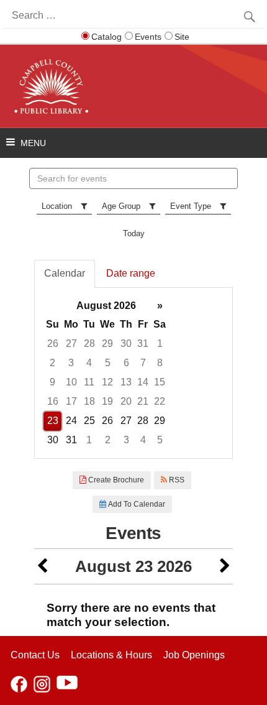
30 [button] (126, 343)
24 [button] (71, 420)
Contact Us (35, 655)
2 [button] (52, 362)
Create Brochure (115, 480)
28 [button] (89, 343)
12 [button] (107, 382)
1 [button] (160, 343)
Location (57, 206)
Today (134, 233)
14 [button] (142, 382)
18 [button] (89, 401)
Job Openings (194, 655)
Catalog (106, 37)
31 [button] (142, 343)
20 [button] (126, 401)
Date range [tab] (130, 273)
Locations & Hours (111, 655)
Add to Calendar (135, 504)
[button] (42, 566)
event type (190, 206)
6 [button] (126, 362)
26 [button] (52, 343)
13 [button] (126, 382)
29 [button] (107, 343)
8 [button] (160, 362)
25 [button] (89, 420)
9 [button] (52, 382)
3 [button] (71, 362)
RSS (175, 480)
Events (148, 37)
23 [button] (52, 420)
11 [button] (89, 382)
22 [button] (159, 401)
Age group (121, 206)
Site (181, 37)
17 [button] (71, 401)
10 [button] (71, 382)
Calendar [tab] (64, 273)
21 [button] (142, 401)
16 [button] (52, 401)
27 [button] (71, 343)
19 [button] (107, 401)
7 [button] (143, 362)
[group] (133, 373)
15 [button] (159, 382)
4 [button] (89, 362)
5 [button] (108, 362)
